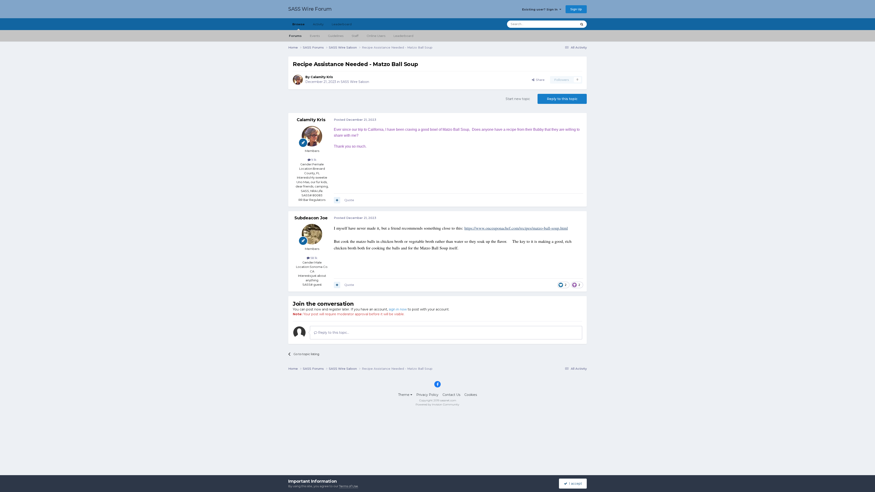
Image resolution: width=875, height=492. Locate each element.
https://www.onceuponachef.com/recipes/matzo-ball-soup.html (516, 228)
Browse (298, 24)
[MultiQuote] (337, 200)
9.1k (314, 159)
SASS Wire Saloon (355, 82)
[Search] (582, 24)
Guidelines (335, 36)
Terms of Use (348, 486)
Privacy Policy (427, 395)
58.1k (313, 258)
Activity (318, 24)
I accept (574, 484)
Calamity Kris (322, 77)
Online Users (376, 36)
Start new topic (518, 99)
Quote (349, 200)
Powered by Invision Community (437, 404)
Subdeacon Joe (311, 217)
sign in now (398, 309)
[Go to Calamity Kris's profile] (298, 80)
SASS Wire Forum (310, 9)
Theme (404, 395)
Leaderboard (403, 36)
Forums (295, 36)
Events (315, 36)
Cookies (470, 395)
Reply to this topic (562, 99)
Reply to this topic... (333, 333)
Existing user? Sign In (540, 9)
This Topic (564, 24)
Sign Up (576, 9)
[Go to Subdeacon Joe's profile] (312, 234)
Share (539, 80)
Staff (355, 36)
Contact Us (451, 395)
